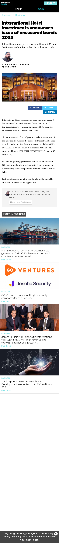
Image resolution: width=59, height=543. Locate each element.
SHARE (35, 108)
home (18, 9)
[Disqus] (29, 430)
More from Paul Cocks (20, 202)
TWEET (51, 108)
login (40, 9)
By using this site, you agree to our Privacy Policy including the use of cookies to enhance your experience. (30, 536)
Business (7, 15)
